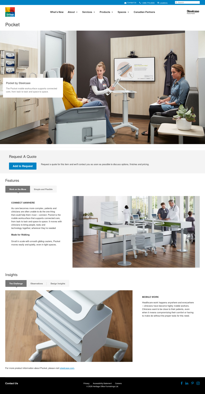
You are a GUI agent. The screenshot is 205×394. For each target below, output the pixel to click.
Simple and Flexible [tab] (43, 189)
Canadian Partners (144, 12)
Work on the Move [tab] (17, 189)
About (71, 12)
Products (105, 12)
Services (87, 12)
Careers (118, 383)
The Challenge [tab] (16, 283)
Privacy (86, 383)
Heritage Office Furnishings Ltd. (106, 386)
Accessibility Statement (102, 383)
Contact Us (131, 2)
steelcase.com (67, 368)
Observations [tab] (36, 283)
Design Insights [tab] (58, 283)
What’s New (56, 12)
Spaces (122, 12)
